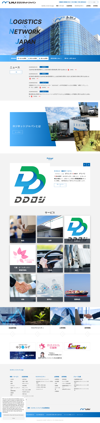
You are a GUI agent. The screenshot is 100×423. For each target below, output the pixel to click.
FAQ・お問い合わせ (71, 58)
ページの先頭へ (94, 367)
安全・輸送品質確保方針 (29, 414)
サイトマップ (80, 414)
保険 (22, 299)
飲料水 (49, 299)
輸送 (22, 240)
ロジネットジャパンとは (16, 370)
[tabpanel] (50, 31)
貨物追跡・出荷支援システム (64, 2)
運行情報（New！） (57, 58)
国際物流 (77, 299)
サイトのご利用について (69, 414)
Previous (85, 164)
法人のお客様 (23, 58)
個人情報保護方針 (40, 414)
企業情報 (63, 328)
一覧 (16, 72)
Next (88, 164)
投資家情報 (12, 328)
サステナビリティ (37, 328)
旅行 (76, 270)
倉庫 (50, 240)
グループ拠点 (74, 2)
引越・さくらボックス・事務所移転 (22, 269)
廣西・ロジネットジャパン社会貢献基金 (39, 408)
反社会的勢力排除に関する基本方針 (54, 414)
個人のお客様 (33, 58)
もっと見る (17, 132)
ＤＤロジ (77, 241)
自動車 (50, 270)
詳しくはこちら (60, 188)
